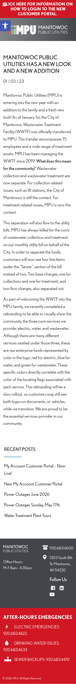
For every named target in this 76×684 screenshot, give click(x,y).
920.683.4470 (58, 659)
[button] (5, 25)
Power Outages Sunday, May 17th (32, 504)
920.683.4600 (61, 548)
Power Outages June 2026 (26, 494)
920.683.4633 (15, 649)
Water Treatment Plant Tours (27, 515)
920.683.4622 (15, 633)
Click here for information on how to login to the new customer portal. (38, 9)
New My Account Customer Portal (33, 483)
